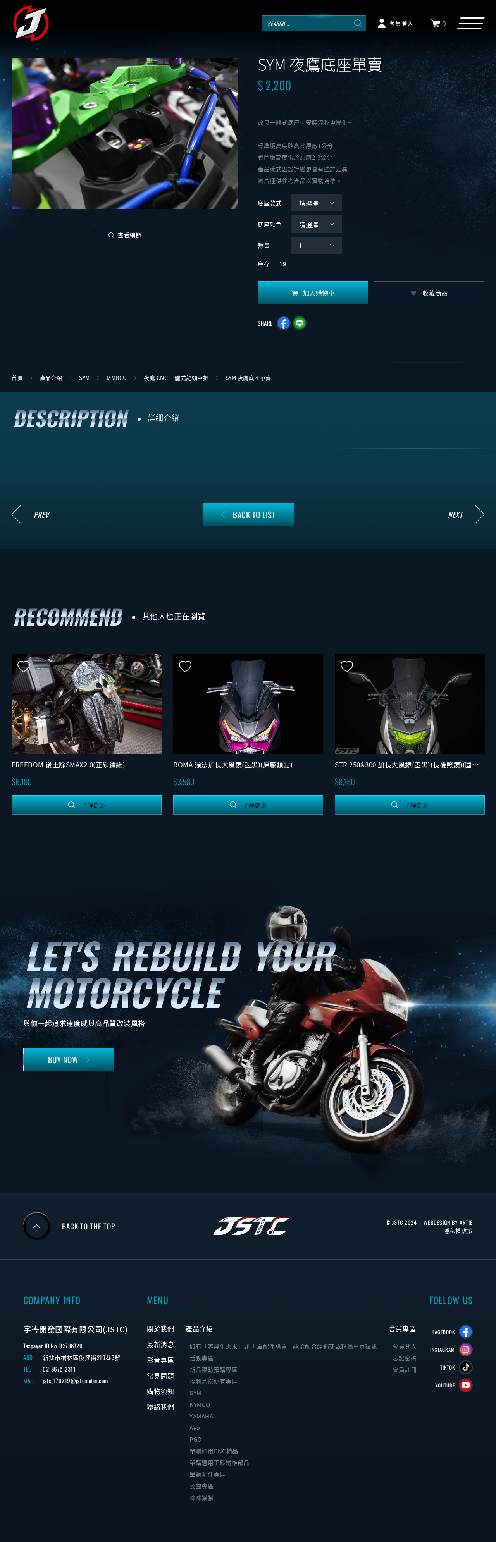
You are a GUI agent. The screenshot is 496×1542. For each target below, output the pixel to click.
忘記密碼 (405, 1358)
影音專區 (160, 1360)
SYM (195, 1393)
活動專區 (201, 1358)
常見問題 (160, 1376)
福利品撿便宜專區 (213, 1381)
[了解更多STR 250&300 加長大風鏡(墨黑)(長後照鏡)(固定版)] (410, 704)
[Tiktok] (466, 1367)
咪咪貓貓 (201, 1497)
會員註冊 (405, 1369)
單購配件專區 (207, 1474)
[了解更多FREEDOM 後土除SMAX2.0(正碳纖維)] (87, 704)
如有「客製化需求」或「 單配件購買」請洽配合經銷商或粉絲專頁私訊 (283, 1346)
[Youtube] (466, 1385)
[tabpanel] (125, 133)
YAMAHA (201, 1416)
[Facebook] (466, 1332)
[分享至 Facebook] (284, 323)
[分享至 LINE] (300, 323)
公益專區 (201, 1486)
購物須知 (160, 1391)
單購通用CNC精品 (213, 1451)
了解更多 (93, 805)
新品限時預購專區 (213, 1369)
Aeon (196, 1427)
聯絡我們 (160, 1407)
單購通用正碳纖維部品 (219, 1462)
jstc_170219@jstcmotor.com (75, 1380)
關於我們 (160, 1328)
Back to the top (88, 1226)
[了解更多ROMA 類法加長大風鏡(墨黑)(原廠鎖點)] (248, 704)
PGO (195, 1439)
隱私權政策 (458, 1230)
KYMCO (199, 1404)
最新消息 (160, 1344)
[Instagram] (466, 1349)
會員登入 (405, 1346)
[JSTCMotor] (31, 23)
